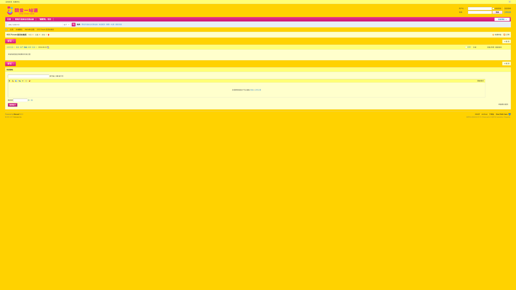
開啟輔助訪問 (507, 2)
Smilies (29, 80)
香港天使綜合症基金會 (24, 19)
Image (16, 80)
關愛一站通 (110, 24)
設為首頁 (9, 2)
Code (26, 80)
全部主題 (10, 47)
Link (19, 80)
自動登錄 (498, 8)
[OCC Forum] (22, 15)
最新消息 (118, 24)
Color (12, 80)
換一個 (30, 100)
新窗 (469, 47)
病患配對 (102, 24)
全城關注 (19, 29)
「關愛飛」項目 (44, 19)
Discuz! (16, 114)
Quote (23, 80)
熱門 (21, 47)
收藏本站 (16, 2)
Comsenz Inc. (17, 117)
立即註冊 (507, 12)
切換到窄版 (509, 2)
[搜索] (73, 24)
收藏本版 (498, 35)
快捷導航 (501, 19)
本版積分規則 (503, 104)
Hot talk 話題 (29, 29)
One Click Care (501, 114)
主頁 (9, 19)
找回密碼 (507, 8)
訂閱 (507, 35)
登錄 (251, 90)
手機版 (491, 114)
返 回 (507, 41)
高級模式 (480, 81)
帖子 (65, 25)
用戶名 (461, 8)
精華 (29, 47)
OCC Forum (6, 30)
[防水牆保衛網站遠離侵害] (509, 114)
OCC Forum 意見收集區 (17, 35)
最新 (17, 47)
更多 (33, 47)
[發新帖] (10, 41)
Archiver (485, 114)
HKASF (477, 114)
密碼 (460, 12)
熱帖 (25, 47)
